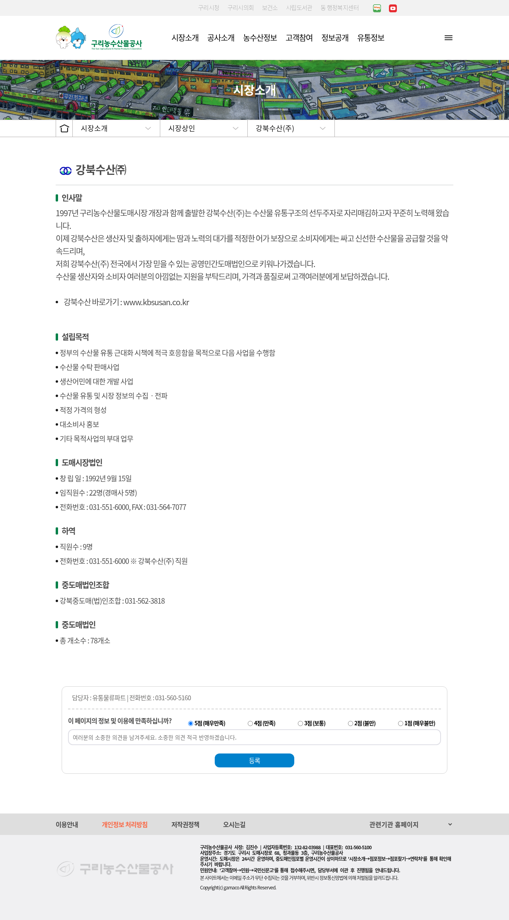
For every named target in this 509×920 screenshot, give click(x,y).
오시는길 (234, 824)
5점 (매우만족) (209, 723)
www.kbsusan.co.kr (156, 302)
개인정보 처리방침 (125, 824)
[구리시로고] (101, 37)
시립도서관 (299, 7)
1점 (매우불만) (419, 723)
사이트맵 (448, 37)
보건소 (270, 7)
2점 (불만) (364, 723)
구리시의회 (240, 7)
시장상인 (181, 128)
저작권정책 (185, 824)
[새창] (377, 8)
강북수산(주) (275, 128)
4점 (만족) (264, 723)
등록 (254, 760)
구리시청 (209, 7)
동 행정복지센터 (340, 7)
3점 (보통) (314, 723)
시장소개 (94, 128)
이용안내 (67, 824)
